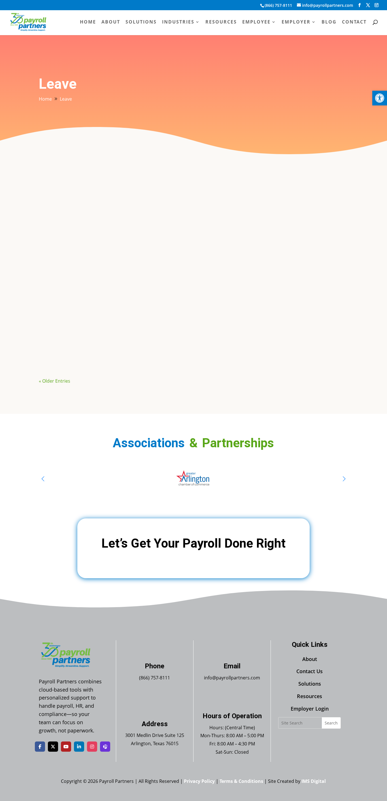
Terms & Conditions (241, 781)
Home (88, 22)
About (110, 22)
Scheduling (118, 332)
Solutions (141, 22)
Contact (354, 22)
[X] (53, 746)
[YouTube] (66, 746)
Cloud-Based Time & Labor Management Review (100, 322)
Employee (256, 22)
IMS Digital (313, 781)
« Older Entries (54, 381)
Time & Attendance (110, 205)
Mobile (97, 332)
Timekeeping (146, 332)
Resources (221, 22)
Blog (329, 22)
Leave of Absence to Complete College (90, 195)
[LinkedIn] (79, 746)
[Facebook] (40, 746)
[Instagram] (92, 746)
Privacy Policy (199, 781)
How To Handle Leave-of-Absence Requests (96, 259)
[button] (379, 98)
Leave (81, 205)
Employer (296, 22)
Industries (178, 22)
